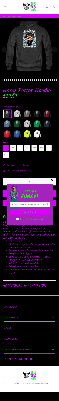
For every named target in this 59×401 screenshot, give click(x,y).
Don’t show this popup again (31, 219)
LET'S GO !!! (30, 212)
